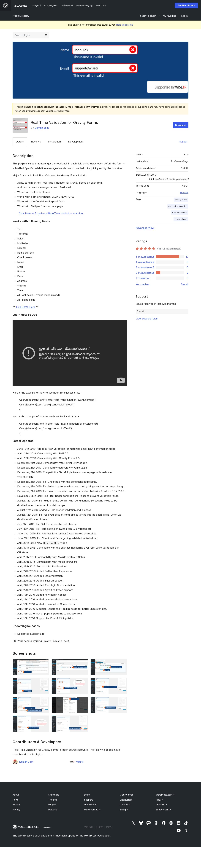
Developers (90, 804)
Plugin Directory (21, 15)
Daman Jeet (42, 127)
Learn (87, 794)
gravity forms (181, 199)
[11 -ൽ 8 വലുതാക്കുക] (83, 700)
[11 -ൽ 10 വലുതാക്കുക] (44, 719)
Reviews (36, 141)
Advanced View (145, 227)
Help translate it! (124, 24)
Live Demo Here (26, 306)
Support (183, 141)
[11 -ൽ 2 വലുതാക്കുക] (83, 663)
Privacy (16, 809)
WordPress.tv (92, 809)
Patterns (52, 809)
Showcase (53, 794)
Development (76, 141)
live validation (180, 219)
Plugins (52, 804)
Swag (124, 809)
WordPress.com (165, 794)
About (16, 794)
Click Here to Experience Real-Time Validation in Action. (51, 213)
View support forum (147, 318)
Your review (142, 284)
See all (184, 284)
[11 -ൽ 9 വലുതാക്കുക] (122, 700)
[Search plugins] (46, 35)
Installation (54, 141)
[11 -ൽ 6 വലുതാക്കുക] (122, 681)
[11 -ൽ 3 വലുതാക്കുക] (122, 663)
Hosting (17, 804)
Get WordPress (186, 5)
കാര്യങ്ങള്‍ (126, 799)
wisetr (79, 761)
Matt (159, 799)
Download (180, 125)
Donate (125, 804)
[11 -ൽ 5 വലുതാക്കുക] (83, 681)
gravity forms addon (177, 206)
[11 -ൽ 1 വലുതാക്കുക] (44, 663)
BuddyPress (163, 809)
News (15, 799)
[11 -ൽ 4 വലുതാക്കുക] (44, 681)
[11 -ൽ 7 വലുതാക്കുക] (44, 700)
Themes (52, 799)
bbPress (161, 804)
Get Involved (126, 794)
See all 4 (184, 192)
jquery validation (179, 212)
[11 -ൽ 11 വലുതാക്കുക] (83, 719)
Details (20, 141)
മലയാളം (47, 827)
